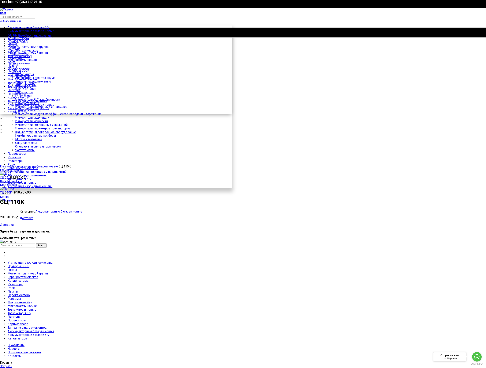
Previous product (11, 170)
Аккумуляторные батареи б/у (28, 27)
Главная (5, 166)
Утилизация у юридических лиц (30, 186)
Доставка (26, 218)
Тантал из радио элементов (27, 175)
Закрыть (6, 366)
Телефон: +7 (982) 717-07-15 (21, 2)
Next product (8, 185)
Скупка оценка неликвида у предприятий (37, 172)
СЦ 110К (6, 192)
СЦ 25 (4, 177)
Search (41, 245)
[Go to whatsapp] (477, 357)
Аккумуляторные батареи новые (31, 31)
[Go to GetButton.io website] (477, 364)
